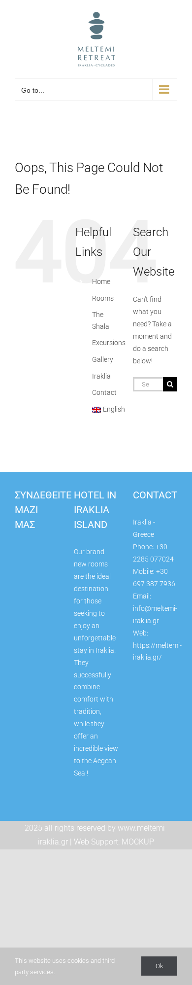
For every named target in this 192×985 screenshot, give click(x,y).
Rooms (103, 298)
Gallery (102, 359)
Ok (159, 966)
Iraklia (101, 376)
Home (101, 281)
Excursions (109, 343)
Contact (104, 392)
